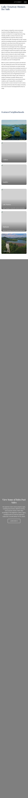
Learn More (13, 521)
